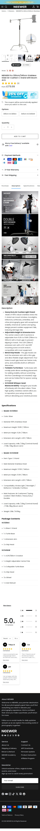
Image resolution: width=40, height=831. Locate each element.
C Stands (11, 11)
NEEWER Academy (9, 755)
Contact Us (25, 745)
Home (4, 11)
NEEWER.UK (10, 821)
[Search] (7, 6)
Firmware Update (28, 752)
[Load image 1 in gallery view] (20, 33)
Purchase (5, 186)
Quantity (5, 123)
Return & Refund (8, 752)
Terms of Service (7, 815)
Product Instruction (28, 755)
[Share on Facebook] (10, 70)
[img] (9, 83)
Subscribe (20, 787)
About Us (5, 745)
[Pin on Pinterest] (13, 70)
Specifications (28, 186)
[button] (28, 610)
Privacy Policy (19, 815)
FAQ (3, 758)
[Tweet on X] (7, 70)
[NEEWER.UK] (20, 7)
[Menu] (2, 6)
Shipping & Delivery (9, 748)
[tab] (16, 64)
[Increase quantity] (12, 127)
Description (16, 186)
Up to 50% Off (28, 2)
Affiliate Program (28, 758)
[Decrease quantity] (4, 127)
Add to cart (20, 136)
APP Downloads (27, 748)
